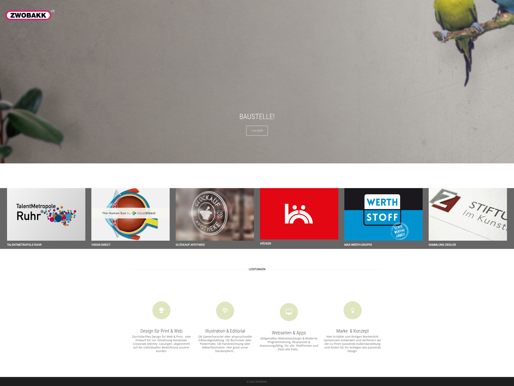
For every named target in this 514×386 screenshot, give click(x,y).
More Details (47, 211)
